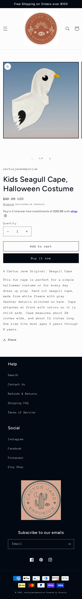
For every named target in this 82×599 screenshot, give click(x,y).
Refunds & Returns (22, 393)
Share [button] (12, 339)
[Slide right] (50, 158)
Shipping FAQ (18, 403)
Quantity (10, 223)
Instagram (15, 439)
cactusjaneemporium (34, 592)
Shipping (8, 204)
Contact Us (16, 384)
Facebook (15, 448)
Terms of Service (21, 412)
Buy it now (41, 258)
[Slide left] (32, 158)
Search (13, 375)
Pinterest (15, 457)
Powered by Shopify (56, 592)
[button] (5, 28)
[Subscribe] (69, 544)
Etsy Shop (15, 467)
